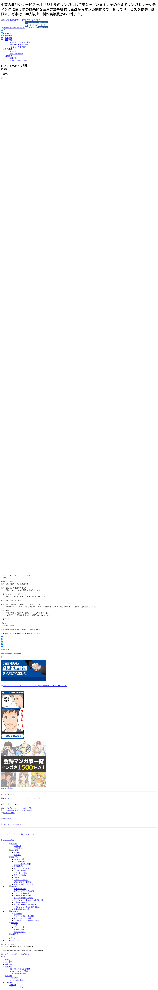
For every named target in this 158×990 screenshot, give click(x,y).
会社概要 (17, 852)
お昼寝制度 (18, 914)
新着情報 (8, 964)
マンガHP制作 (19, 861)
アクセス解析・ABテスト (23, 884)
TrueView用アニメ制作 (22, 864)
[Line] (79, 643)
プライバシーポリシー (18, 60)
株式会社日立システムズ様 (24, 891)
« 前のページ (6, 653)
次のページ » (16, 653)
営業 (15, 925)
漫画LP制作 (18, 866)
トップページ (10, 938)
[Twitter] (79, 640)
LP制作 (16, 877)
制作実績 (8, 976)
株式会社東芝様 (20, 889)
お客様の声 (13, 51)
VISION (8, 960)
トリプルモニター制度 (22, 918)
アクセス (17, 855)
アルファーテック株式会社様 (25, 905)
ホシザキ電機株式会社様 (23, 898)
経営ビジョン (19, 848)
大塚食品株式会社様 (21, 909)
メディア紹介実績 (16, 54)
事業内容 (8, 967)
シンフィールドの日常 (18, 47)
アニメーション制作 (21, 868)
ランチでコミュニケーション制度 (27, 920)
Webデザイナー (19, 932)
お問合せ (8, 982)
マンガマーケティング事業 (19, 42)
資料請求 (12, 58)
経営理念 (17, 846)
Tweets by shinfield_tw (9, 840)
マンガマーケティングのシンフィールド (20, 834)
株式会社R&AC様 (20, 902)
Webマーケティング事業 (18, 45)
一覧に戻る (5, 649)
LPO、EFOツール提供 (22, 882)
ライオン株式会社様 (21, 893)
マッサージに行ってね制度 (24, 916)
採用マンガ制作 (20, 875)
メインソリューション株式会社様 (27, 907)
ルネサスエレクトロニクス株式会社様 (28, 900)
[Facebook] (79, 637)
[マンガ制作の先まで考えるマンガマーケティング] (20, 20)
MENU (3, 956)
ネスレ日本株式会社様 (22, 895)
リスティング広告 (21, 880)
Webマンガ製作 (19, 859)
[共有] (79, 645)
